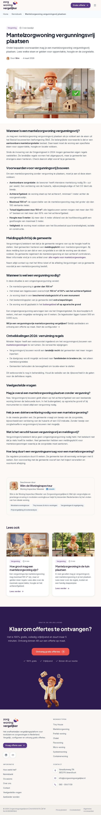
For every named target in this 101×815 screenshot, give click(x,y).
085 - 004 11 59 (65, 784)
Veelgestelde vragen (12, 792)
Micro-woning (59, 747)
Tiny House (58, 724)
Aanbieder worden (11, 797)
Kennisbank (17, 14)
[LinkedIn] (6, 755)
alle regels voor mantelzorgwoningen (67, 257)
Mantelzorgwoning (61, 729)
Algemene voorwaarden (89, 810)
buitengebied (49, 304)
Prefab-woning (59, 733)
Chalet (56, 738)
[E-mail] (13, 755)
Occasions (7, 779)
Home (5, 14)
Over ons (7, 783)
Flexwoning (58, 743)
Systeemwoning (60, 752)
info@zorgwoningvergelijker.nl (72, 778)
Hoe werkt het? (9, 770)
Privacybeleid (61, 810)
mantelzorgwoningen (16, 345)
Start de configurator (46, 326)
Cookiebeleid (75, 810)
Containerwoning (60, 756)
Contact (6, 788)
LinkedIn (51, 489)
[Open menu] (95, 5)
